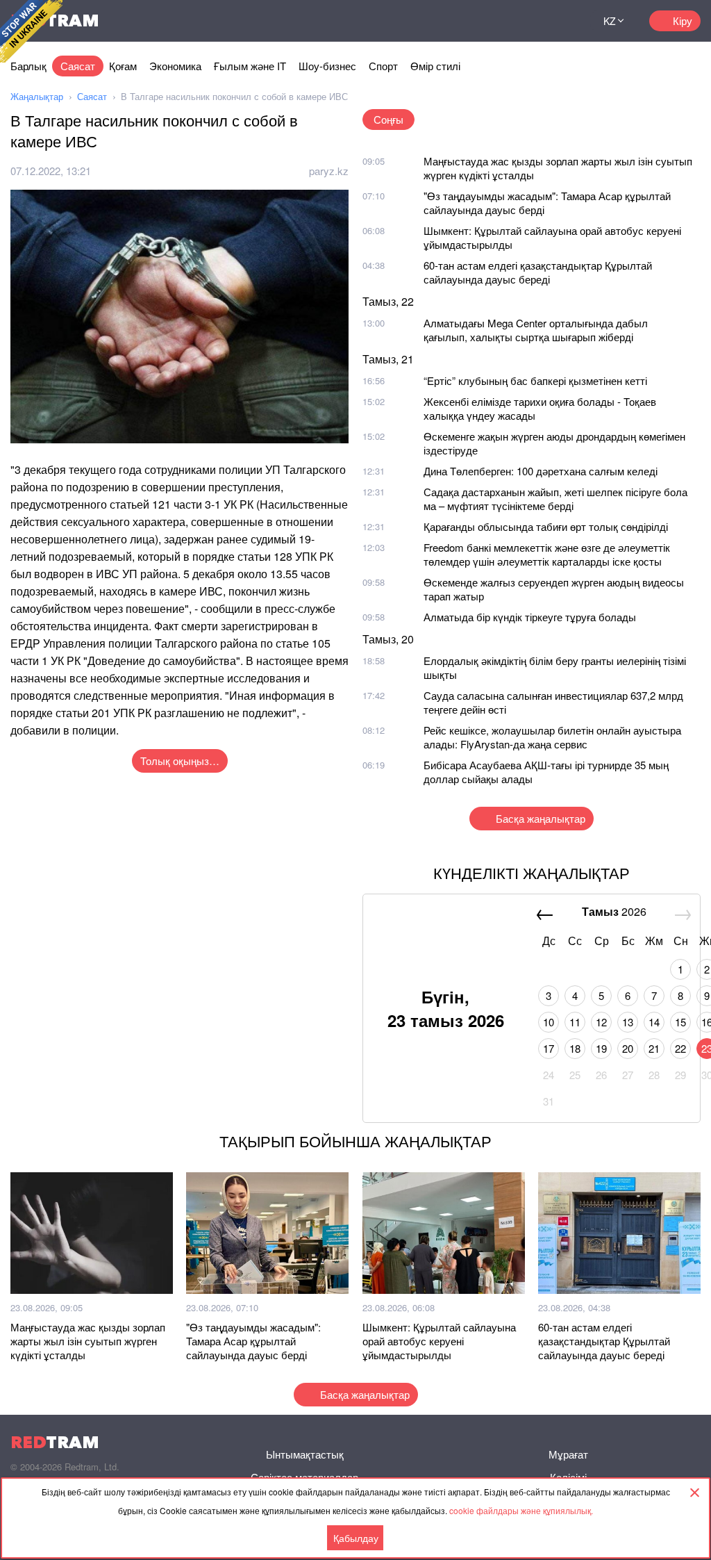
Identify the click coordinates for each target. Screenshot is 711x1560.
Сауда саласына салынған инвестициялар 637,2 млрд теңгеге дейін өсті (553, 702)
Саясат (77, 65)
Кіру (682, 20)
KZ (609, 21)
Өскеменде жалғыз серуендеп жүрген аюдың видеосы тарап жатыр (554, 589)
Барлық (28, 65)
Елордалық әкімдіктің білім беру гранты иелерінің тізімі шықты (555, 667)
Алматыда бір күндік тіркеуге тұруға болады (530, 616)
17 (548, 1048)
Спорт (383, 65)
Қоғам (123, 65)
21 (654, 1048)
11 (574, 1022)
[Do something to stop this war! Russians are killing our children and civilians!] (31, 31)
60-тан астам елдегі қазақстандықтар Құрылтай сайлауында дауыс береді (538, 272)
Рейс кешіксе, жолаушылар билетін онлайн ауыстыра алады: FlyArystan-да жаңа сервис (552, 737)
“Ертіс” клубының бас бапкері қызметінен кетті (535, 380)
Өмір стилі (435, 65)
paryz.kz (329, 170)
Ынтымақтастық (305, 1454)
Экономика (175, 65)
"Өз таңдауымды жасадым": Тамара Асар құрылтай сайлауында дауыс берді (547, 202)
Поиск (562, 20)
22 (680, 1048)
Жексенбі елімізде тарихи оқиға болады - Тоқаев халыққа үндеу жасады (540, 408)
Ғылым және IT (250, 65)
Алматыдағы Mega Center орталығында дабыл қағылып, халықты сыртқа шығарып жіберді (536, 329)
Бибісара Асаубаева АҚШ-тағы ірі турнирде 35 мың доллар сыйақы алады (546, 771)
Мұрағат (568, 1454)
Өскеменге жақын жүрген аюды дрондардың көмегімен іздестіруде (554, 443)
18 (574, 1048)
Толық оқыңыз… (179, 760)
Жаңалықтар (36, 96)
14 (654, 1022)
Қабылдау (355, 1538)
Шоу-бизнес (327, 65)
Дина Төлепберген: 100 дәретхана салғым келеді (541, 470)
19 (601, 1048)
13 (627, 1022)
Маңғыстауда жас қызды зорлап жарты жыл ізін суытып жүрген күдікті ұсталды (558, 168)
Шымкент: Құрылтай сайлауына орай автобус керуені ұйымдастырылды (552, 237)
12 (601, 1022)
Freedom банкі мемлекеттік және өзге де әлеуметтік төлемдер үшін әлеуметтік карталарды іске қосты (547, 554)
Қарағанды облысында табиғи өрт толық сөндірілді (546, 526)
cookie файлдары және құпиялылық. (521, 1510)
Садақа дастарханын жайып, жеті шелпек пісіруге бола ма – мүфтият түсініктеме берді (555, 498)
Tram (54, 1442)
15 (680, 1022)
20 (627, 1048)
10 (548, 1022)
